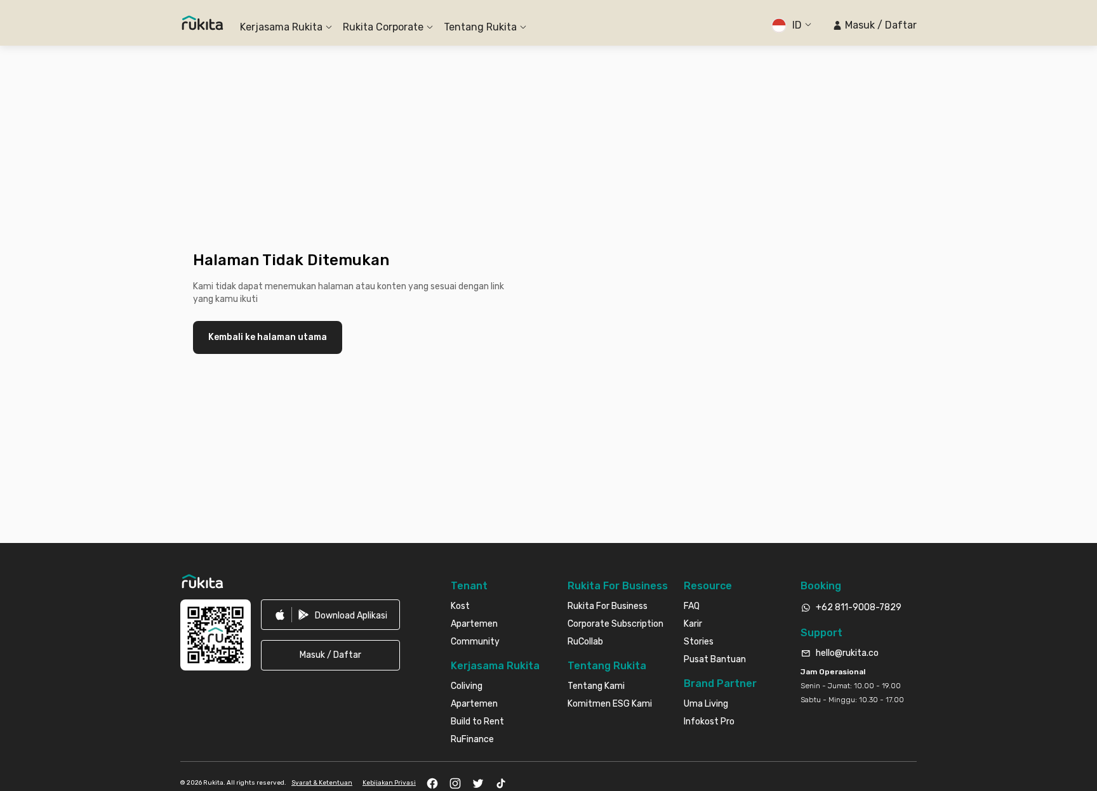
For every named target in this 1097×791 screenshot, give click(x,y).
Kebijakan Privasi (389, 783)
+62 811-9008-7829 (858, 607)
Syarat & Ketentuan (321, 783)
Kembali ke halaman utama (267, 337)
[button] (874, 25)
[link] (330, 614)
